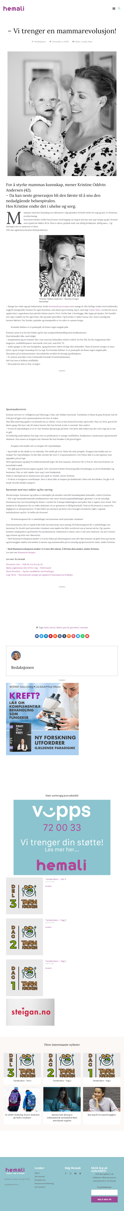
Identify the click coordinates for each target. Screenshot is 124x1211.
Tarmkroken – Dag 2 (55, 920)
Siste (90, 41)
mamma (84, 627)
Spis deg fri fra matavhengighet (102, 1115)
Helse (77, 41)
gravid (66, 627)
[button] (114, 8)
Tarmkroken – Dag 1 (55, 961)
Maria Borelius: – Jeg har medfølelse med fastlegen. (30, 571)
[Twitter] (80, 1173)
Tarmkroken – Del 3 (55, 879)
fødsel (59, 627)
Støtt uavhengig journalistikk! (62, 795)
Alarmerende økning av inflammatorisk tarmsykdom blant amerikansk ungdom (62, 1118)
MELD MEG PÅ (104, 1199)
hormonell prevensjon (59, 306)
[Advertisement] (62, 388)
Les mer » (48, 886)
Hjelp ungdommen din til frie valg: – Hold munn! (28, 568)
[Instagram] (70, 1173)
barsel (52, 627)
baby (46, 627)
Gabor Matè (94, 310)
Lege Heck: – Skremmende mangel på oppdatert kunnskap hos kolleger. (39, 575)
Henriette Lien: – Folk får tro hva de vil (24, 564)
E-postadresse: (104, 1187)
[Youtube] (75, 1173)
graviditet (74, 627)
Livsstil (84, 41)
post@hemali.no (11, 1184)
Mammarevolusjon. (27, 552)
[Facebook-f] (66, 1173)
